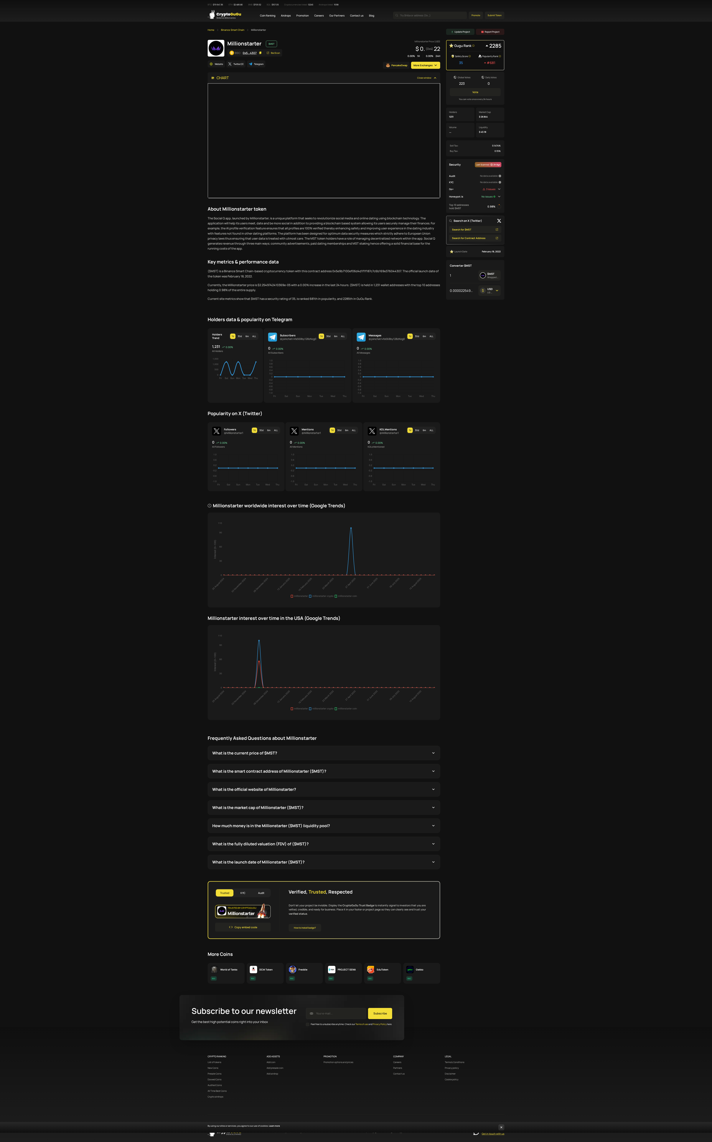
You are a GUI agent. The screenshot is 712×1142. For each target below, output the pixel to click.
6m (247, 336)
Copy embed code (246, 927)
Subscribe (380, 1013)
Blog (371, 15)
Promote (476, 15)
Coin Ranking (267, 15)
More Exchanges (423, 65)
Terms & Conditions (454, 1062)
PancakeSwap (399, 65)
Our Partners (337, 15)
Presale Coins (214, 1073)
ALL (254, 336)
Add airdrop (272, 1073)
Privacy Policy (380, 1024)
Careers (319, 15)
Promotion (302, 15)
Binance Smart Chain (232, 30)
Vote (475, 92)
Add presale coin (275, 1068)
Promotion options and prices (338, 1062)
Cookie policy (451, 1079)
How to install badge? (305, 927)
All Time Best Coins (217, 1091)
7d (233, 336)
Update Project (462, 31)
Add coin (271, 1062)
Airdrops (286, 15)
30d (240, 336)
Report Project (492, 31)
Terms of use (361, 1024)
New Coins (213, 1068)
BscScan (275, 53)
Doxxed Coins (214, 1079)
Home (211, 30)
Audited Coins (215, 1085)
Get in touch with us (493, 1133)
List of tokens (214, 1062)
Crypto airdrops (215, 1096)
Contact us (356, 15)
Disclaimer (450, 1073)
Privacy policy (452, 1068)
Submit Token (495, 15)
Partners (397, 1068)
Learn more (274, 1125)
